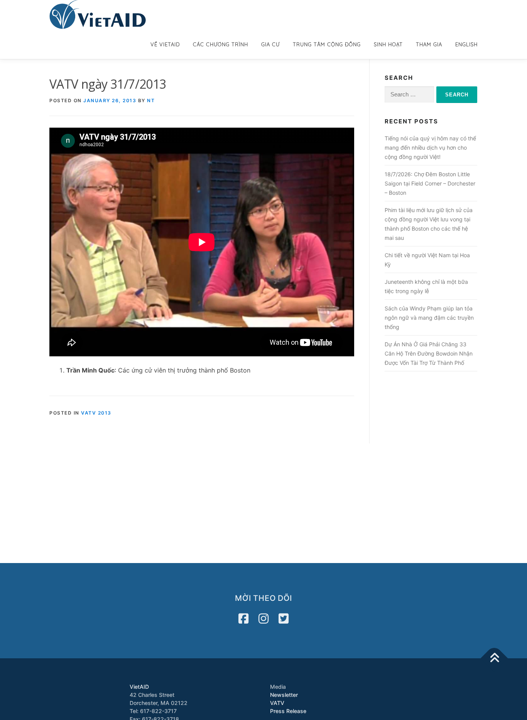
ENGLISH (466, 44)
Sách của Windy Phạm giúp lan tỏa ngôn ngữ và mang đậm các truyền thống (429, 317)
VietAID (139, 686)
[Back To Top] (494, 658)
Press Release (288, 711)
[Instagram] (263, 619)
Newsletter (284, 694)
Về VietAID (165, 44)
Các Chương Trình (220, 44)
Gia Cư (270, 44)
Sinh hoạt (388, 44)
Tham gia (429, 44)
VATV (277, 703)
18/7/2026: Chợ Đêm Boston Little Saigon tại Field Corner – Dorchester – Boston (430, 183)
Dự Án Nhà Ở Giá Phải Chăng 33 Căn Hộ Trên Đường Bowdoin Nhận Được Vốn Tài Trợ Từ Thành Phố (429, 353)
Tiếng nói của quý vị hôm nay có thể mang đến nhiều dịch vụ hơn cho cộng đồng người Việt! (430, 147)
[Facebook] (243, 619)
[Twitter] (284, 619)
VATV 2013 (96, 413)
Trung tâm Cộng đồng (327, 44)
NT (151, 100)
